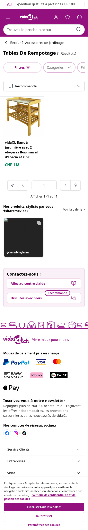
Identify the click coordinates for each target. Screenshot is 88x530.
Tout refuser (44, 516)
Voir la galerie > (74, 209)
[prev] (23, 185)
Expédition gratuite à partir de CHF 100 (44, 4)
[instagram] (16, 433)
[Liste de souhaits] (67, 17)
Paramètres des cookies (44, 525)
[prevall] (13, 185)
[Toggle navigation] (8, 17)
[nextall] (75, 185)
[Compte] (56, 17)
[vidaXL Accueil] (29, 17)
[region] (44, 503)
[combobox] (44, 29)
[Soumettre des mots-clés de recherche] (78, 29)
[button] (23, 237)
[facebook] (7, 433)
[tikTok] (24, 433)
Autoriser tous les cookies (44, 507)
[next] (65, 185)
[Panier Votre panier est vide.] (79, 17)
